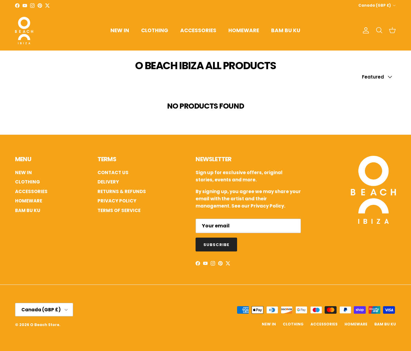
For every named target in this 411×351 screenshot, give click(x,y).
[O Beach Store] (24, 30)
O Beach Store (44, 324)
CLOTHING (154, 30)
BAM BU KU (285, 30)
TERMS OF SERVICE (119, 210)
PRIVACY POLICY (116, 201)
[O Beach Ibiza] (373, 222)
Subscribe (216, 245)
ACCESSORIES (198, 30)
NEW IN (119, 30)
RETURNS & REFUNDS (121, 191)
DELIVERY (108, 182)
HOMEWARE (243, 30)
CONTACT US (112, 172)
